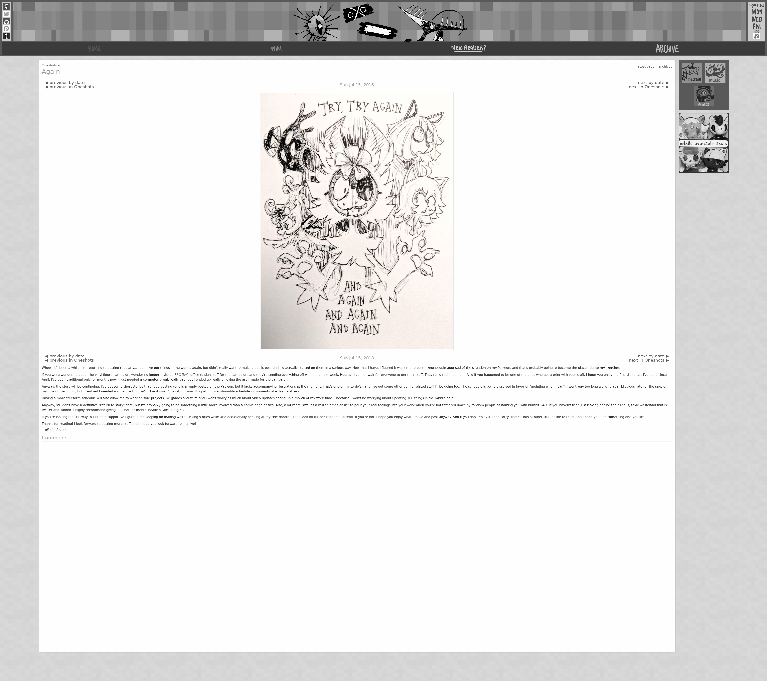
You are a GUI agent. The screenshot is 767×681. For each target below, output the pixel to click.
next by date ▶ (653, 82)
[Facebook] (6, 6)
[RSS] (756, 36)
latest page (646, 66)
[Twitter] (6, 14)
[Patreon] (6, 28)
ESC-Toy (181, 375)
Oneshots (49, 65)
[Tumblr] (6, 36)
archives (665, 66)
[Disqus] (357, 495)
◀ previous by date (65, 82)
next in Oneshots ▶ (649, 87)
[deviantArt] (6, 21)
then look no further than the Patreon (323, 417)
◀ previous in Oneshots (69, 87)
